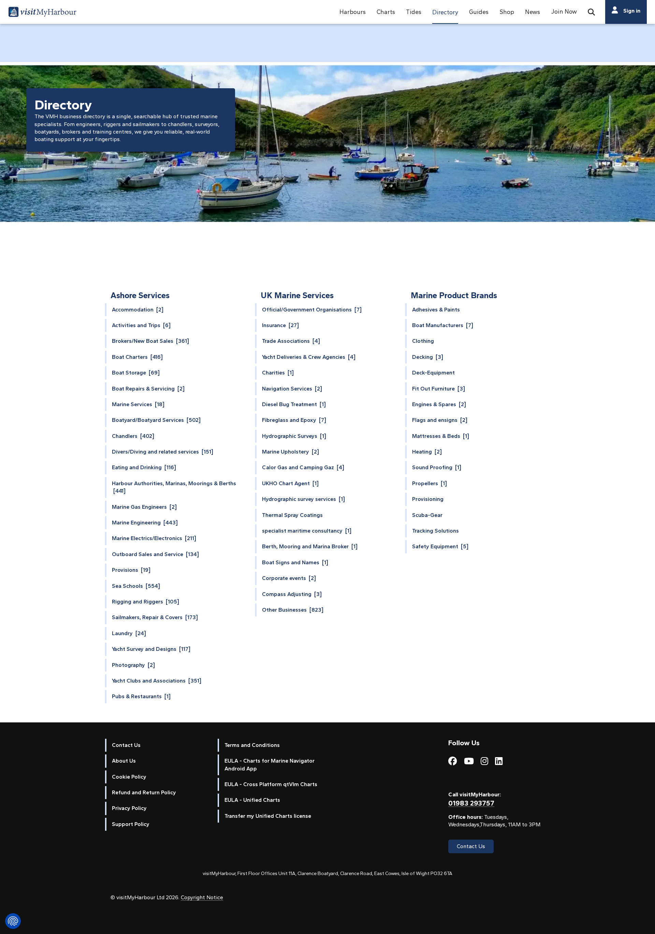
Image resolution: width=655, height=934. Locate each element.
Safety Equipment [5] (440, 546)
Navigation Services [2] (292, 388)
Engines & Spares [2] (439, 404)
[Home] (42, 12)
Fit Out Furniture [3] (438, 388)
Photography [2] (133, 665)
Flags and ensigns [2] (439, 420)
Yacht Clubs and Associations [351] (156, 680)
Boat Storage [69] (136, 372)
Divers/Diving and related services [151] (162, 451)
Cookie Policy (129, 777)
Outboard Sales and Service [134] (155, 554)
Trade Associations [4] (291, 341)
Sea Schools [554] (136, 586)
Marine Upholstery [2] (290, 451)
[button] (352, 12)
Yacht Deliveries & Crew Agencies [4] (308, 357)
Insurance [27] (280, 325)
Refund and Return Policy (144, 792)
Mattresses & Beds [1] (440, 436)
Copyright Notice (202, 897)
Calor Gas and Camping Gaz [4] (303, 467)
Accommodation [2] (137, 309)
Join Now (564, 11)
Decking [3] (427, 357)
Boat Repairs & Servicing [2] (148, 388)
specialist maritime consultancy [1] (306, 530)
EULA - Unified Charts (252, 800)
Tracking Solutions (435, 530)
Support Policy (130, 824)
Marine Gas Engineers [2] (144, 507)
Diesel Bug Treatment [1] (294, 404)
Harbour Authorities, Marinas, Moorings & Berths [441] (174, 487)
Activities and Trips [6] (141, 325)
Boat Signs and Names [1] (295, 562)
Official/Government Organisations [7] (312, 309)
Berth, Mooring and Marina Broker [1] (310, 546)
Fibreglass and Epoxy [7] (294, 420)
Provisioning (427, 499)
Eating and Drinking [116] (144, 467)
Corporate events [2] (289, 578)
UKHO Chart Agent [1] (290, 483)
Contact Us (126, 745)
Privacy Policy (129, 808)
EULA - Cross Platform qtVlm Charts (270, 784)
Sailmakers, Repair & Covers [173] (155, 617)
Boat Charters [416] (137, 357)
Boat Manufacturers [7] (442, 325)
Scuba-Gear (427, 515)
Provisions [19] (131, 570)
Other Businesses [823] (292, 610)
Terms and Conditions (252, 745)
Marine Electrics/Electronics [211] (154, 538)
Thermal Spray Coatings (292, 515)
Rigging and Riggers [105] (145, 601)
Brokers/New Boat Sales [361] (150, 341)
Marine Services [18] (138, 404)
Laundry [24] (129, 633)
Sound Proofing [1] (436, 467)
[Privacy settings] (13, 921)
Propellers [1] (429, 483)
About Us (124, 760)
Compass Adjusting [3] (292, 594)
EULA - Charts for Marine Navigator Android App (269, 764)
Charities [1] (278, 372)
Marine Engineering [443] (145, 522)
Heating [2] (427, 451)
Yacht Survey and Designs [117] (151, 649)
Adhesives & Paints (436, 309)
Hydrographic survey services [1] (303, 499)
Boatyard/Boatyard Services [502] (156, 420)
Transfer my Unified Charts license (267, 816)
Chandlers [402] (133, 436)
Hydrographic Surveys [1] (294, 436)
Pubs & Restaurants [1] (141, 696)
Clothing (423, 341)
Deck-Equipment (433, 372)
